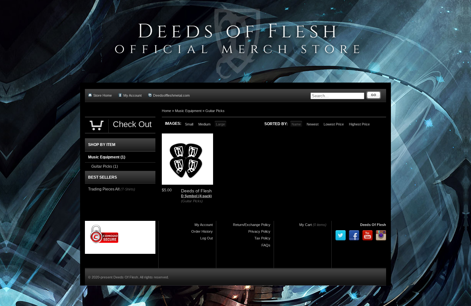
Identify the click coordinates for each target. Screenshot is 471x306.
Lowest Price (334, 124)
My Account (132, 95)
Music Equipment (188, 111)
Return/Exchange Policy (251, 225)
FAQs (265, 245)
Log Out (206, 238)
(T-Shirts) (127, 189)
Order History (202, 231)
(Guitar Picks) (192, 201)
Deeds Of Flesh (373, 225)
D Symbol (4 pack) (196, 196)
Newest (312, 124)
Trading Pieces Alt (104, 189)
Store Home (102, 95)
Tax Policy (262, 238)
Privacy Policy (259, 231)
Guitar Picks (215, 111)
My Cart (305, 225)
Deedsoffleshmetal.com (171, 95)
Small (189, 124)
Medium (204, 124)
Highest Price (359, 124)
